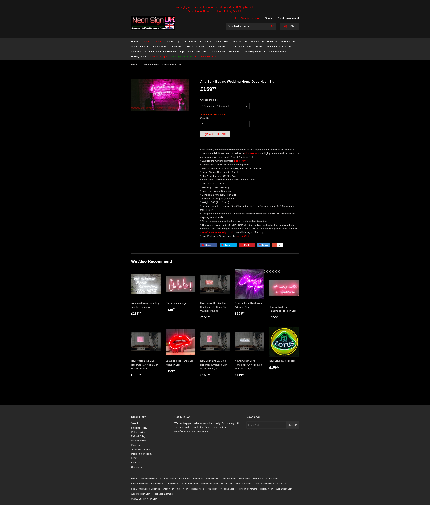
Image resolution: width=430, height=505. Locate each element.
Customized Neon (151, 41)
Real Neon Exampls (206, 56)
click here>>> (251, 153)
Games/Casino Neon (279, 46)
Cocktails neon (240, 41)
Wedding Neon (252, 51)
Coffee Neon (160, 46)
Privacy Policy (138, 440)
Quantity (204, 118)
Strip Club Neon (255, 46)
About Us (136, 462)
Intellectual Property (141, 453)
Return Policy (138, 432)
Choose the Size (209, 99)
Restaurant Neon (195, 46)
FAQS (134, 458)
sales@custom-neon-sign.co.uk (217, 232)
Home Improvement (275, 51)
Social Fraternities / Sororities (161, 51)
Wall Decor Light (158, 56)
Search (135, 423)
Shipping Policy (139, 427)
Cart (292, 26)
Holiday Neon (138, 56)
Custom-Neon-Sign (148, 499)
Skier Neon (202, 51)
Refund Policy (138, 436)
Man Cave (272, 41)
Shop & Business (140, 46)
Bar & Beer (190, 41)
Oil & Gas (136, 51)
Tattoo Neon (176, 46)
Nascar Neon (218, 51)
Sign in (269, 18)
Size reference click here (213, 114)
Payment (135, 445)
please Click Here (245, 236)
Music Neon (237, 46)
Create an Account (288, 18)
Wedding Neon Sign (181, 56)
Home (134, 41)
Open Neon (186, 51)
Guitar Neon (288, 41)
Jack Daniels (221, 41)
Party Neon (257, 41)
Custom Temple (172, 41)
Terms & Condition (140, 449)
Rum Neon (235, 51)
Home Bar (205, 41)
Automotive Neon (217, 46)
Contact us (136, 467)
